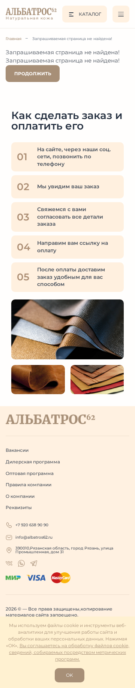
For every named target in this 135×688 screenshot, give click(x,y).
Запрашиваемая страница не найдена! (72, 38)
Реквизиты (19, 507)
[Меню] (120, 14)
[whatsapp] (9, 563)
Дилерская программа (33, 462)
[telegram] (33, 563)
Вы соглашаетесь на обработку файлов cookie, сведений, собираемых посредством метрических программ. (69, 652)
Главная (13, 38)
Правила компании (28, 484)
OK (69, 675)
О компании (20, 496)
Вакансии (17, 450)
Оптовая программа (30, 473)
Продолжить (32, 73)
